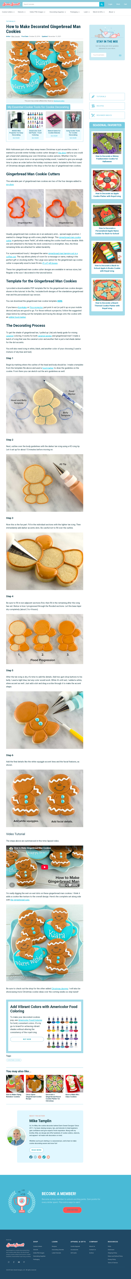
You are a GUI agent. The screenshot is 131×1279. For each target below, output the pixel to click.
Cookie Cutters (37, 1246)
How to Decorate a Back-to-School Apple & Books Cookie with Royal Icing (107, 268)
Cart (125, 4)
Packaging (36, 1259)
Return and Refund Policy (115, 1256)
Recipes (54, 1246)
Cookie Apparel (75, 1246)
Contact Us (92, 1249)
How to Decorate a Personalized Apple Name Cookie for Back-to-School (107, 231)
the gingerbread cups (19, 900)
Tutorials (10, 21)
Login (110, 4)
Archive (91, 1253)
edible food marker (17, 317)
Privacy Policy (112, 1259)
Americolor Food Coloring (30, 1020)
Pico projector (36, 307)
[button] (9, 12)
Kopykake (22, 307)
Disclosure (111, 1249)
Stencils (35, 1249)
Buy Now (27, 1039)
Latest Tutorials (56, 1253)
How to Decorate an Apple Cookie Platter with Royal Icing (107, 194)
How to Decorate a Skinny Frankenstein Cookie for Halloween (107, 159)
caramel (9, 336)
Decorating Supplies (39, 1256)
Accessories (74, 1249)
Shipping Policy (112, 1253)
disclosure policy (59, 101)
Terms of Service (113, 1262)
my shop (10, 184)
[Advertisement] (107, 76)
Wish (118, 4)
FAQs (109, 1246)
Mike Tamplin (15, 36)
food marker (48, 368)
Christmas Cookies (13, 1060)
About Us (92, 1246)
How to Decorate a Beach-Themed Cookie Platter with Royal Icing (107, 305)
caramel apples (45, 336)
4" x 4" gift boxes (50, 263)
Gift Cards (74, 1253)
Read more (36, 1150)
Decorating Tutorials (58, 1249)
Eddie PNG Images (38, 1253)
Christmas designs (60, 988)
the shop (62, 152)
